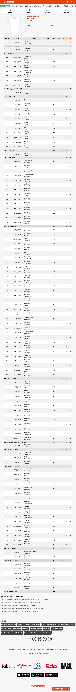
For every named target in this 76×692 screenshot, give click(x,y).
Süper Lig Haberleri (6, 628)
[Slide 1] (32, 615)
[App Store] (23, 675)
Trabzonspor (46, 628)
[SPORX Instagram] (39, 639)
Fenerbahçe (33, 628)
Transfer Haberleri (51, 624)
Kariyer (25, 649)
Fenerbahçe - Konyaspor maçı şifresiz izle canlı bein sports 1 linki (23, 608)
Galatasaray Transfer (56, 628)
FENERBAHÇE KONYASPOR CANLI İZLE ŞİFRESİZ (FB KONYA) (23, 602)
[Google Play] (37, 675)
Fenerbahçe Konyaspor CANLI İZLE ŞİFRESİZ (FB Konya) (21, 611)
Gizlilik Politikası (62, 649)
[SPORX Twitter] (44, 639)
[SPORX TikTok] (50, 639)
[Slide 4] (43, 615)
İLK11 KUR (14, 6)
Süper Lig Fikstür (69, 624)
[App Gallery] (51, 675)
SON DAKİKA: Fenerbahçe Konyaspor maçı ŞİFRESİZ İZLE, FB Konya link (26, 599)
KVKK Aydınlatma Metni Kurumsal (38, 653)
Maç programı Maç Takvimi (8, 624)
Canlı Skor (20, 624)
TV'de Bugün (47, 6)
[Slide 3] (39, 615)
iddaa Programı (17, 628)
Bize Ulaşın (12, 649)
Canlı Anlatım (36, 624)
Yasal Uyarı (40, 649)
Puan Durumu (58, 6)
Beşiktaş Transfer (18, 633)
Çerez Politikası (51, 649)
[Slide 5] (46, 615)
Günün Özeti (24, 6)
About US (32, 649)
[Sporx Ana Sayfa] (9, 2)
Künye (19, 649)
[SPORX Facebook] (34, 639)
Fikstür (66, 6)
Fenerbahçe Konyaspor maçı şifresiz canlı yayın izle (19, 605)
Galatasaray (25, 628)
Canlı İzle (39, 633)
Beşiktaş (39, 628)
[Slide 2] (36, 615)
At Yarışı (43, 624)
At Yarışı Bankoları (35, 6)
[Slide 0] (29, 615)
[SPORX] (38, 686)
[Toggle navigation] (71, 2)
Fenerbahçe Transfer (6, 633)
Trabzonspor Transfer (30, 633)
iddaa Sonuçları (47, 633)
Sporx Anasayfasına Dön (61, 689)
